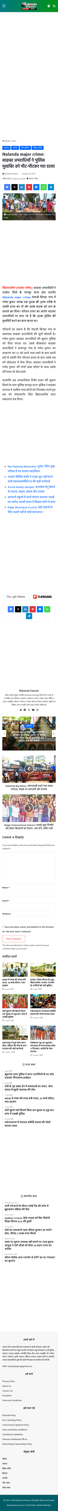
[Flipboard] (42, 596)
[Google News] (15, 596)
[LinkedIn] (22, 187)
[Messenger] (36, 187)
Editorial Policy (9, 1415)
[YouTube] (33, 710)
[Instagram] (37, 710)
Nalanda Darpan (11, 173)
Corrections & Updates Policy (15, 1425)
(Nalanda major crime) (16, 297)
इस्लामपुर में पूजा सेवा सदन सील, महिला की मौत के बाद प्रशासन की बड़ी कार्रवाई (14, 1046)
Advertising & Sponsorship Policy (17, 1444)
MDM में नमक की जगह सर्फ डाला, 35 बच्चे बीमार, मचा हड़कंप (14, 982)
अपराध (13, 141)
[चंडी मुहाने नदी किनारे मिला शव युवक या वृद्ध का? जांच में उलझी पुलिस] (15, 1001)
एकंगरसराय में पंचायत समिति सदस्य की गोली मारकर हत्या (43, 1012)
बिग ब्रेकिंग (25, 147)
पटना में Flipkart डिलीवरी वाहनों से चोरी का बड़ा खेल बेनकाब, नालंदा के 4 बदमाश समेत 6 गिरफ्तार (29, 737)
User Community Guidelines (14, 1429)
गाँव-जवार (6, 1483)
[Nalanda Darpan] (29, 6)
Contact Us (7, 1391)
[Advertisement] (29, 44)
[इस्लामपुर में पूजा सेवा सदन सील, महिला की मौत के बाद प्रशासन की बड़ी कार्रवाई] (15, 1033)
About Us (6, 1386)
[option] (29, 733)
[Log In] (48, 7)
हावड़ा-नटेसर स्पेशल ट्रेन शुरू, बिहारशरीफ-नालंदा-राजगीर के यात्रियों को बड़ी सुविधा (42, 982)
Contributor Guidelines (12, 1434)
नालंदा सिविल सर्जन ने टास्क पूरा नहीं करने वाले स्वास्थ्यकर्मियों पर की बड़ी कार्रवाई (30, 479)
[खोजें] (54, 7)
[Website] (21, 710)
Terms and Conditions (12, 1400)
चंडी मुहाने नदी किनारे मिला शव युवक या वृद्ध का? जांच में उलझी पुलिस (14, 1014)
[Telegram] (51, 187)
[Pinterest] (29, 187)
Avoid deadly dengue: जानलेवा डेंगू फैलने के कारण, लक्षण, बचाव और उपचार (31, 489)
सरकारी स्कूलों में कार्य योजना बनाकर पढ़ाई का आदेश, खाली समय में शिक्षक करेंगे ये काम (31, 499)
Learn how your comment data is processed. (25, 947)
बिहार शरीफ (37, 147)
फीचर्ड (4, 1459)
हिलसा (4, 1473)
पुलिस (29, 727)
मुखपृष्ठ (7, 141)
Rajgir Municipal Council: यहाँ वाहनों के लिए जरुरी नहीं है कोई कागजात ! (30, 510)
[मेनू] (3, 7)
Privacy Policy (8, 1381)
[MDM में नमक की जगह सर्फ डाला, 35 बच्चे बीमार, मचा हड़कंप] (15, 969)
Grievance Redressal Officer (14, 1439)
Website (6, 914)
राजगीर (4, 1478)
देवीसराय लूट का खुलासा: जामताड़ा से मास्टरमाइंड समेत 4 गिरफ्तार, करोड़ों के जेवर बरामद (42, 1047)
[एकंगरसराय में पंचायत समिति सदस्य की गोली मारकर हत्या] (43, 1001)
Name (6, 887)
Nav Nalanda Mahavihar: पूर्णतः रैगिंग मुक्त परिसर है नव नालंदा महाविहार (31, 469)
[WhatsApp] (44, 187)
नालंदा (15, 147)
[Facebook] (7, 187)
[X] (14, 187)
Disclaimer (7, 1395)
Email (5, 900)
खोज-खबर (6, 1487)
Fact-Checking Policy (11, 1420)
